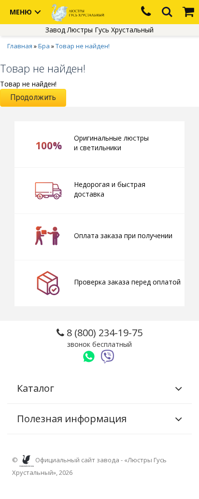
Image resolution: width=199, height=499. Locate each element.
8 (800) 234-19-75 (103, 337)
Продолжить (33, 97)
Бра (44, 46)
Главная (19, 46)
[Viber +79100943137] (107, 356)
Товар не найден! (83, 46)
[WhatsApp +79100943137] (89, 356)
